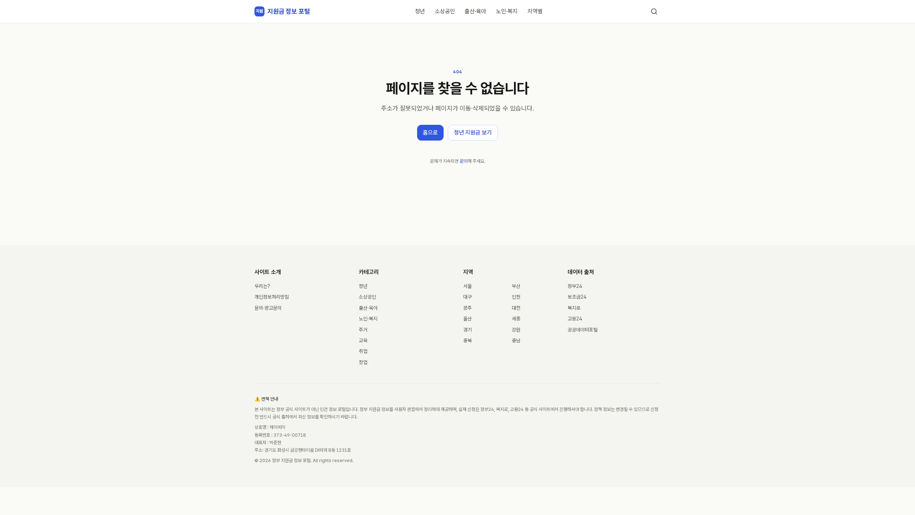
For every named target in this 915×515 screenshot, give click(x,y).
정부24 (575, 286)
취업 (363, 351)
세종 (516, 319)
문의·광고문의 (268, 308)
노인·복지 (507, 11)
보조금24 (577, 297)
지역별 (535, 11)
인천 (516, 297)
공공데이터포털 (583, 330)
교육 (363, 340)
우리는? (262, 286)
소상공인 (445, 11)
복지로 (574, 308)
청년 (420, 11)
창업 (363, 362)
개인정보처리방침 (271, 297)
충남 (516, 340)
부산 (516, 286)
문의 (464, 161)
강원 (516, 330)
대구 (467, 297)
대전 (516, 308)
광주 (467, 308)
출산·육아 (475, 11)
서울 (467, 286)
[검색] (654, 11)
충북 (467, 340)
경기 (467, 330)
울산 (467, 319)
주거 (363, 330)
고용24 (575, 319)
